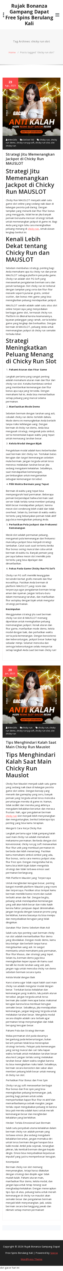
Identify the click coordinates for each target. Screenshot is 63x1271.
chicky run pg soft (25, 142)
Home (12, 52)
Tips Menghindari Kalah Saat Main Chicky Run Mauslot (31, 744)
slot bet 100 (28, 139)
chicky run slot (42, 142)
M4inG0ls (12, 139)
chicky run (45, 139)
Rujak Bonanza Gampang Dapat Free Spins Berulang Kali (29, 14)
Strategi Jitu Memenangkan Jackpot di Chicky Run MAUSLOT (30, 159)
